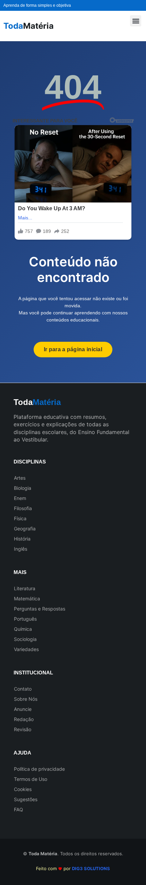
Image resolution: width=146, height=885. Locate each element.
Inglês (20, 549)
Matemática (27, 598)
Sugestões (25, 799)
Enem (20, 498)
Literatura (24, 588)
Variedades (26, 649)
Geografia (25, 528)
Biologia (22, 488)
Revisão (22, 729)
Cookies (23, 789)
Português (25, 619)
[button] (135, 20)
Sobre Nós (25, 699)
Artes (19, 478)
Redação (24, 719)
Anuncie (23, 709)
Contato (23, 689)
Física (20, 518)
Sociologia (25, 639)
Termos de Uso (30, 779)
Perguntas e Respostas (39, 609)
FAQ (18, 809)
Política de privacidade (39, 769)
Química (23, 629)
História (22, 539)
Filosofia (23, 508)
